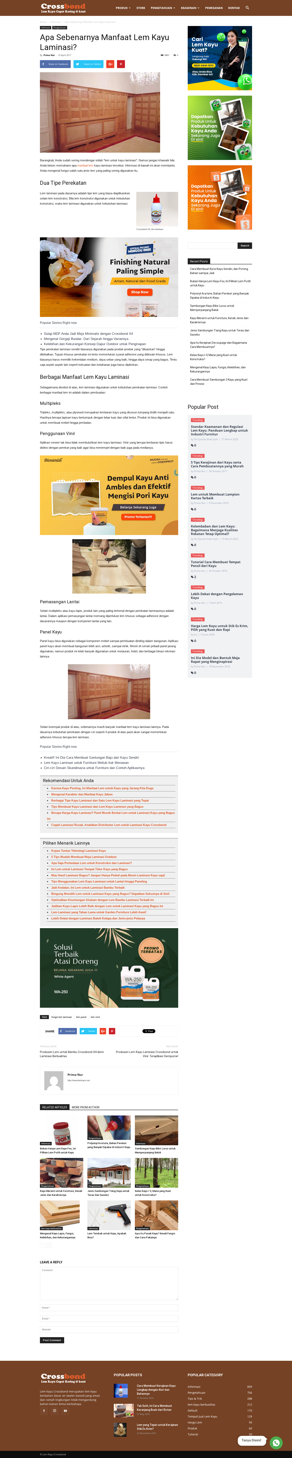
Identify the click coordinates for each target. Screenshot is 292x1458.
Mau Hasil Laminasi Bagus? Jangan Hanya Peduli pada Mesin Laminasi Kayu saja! (108, 875)
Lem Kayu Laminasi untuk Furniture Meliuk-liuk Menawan (86, 763)
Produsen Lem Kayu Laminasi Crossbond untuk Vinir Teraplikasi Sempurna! (147, 1054)
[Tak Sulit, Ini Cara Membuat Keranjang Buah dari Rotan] (124, 1411)
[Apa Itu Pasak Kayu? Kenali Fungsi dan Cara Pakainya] (156, 1215)
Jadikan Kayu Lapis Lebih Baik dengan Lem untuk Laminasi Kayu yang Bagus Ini (107, 906)
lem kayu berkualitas (51, 1228)
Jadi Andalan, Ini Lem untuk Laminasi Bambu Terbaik (88, 887)
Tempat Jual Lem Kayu (202, 1416)
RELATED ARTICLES (54, 1107)
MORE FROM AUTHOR (86, 1107)
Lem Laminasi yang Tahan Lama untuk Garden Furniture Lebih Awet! (98, 912)
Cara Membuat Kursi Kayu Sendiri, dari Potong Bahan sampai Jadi (219, 271)
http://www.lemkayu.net (79, 1080)
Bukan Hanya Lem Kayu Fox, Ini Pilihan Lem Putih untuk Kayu (220, 283)
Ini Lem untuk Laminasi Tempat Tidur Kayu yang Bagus (89, 869)
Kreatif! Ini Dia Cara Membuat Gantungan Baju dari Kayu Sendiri (91, 757)
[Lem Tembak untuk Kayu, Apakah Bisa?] (109, 1215)
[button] (247, 8)
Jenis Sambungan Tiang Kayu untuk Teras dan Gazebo (219, 332)
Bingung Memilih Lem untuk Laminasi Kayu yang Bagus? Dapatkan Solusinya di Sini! (110, 893)
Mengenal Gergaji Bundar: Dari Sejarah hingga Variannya (86, 339)
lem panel (81, 1016)
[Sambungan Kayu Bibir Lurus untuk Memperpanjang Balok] (156, 1130)
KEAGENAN (188, 8)
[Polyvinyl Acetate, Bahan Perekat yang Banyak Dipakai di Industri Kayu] (109, 1127)
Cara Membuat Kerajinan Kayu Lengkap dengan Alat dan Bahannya (156, 1389)
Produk (122, 8)
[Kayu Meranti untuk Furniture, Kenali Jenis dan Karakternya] (61, 1173)
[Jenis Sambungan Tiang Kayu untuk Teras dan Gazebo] (109, 1173)
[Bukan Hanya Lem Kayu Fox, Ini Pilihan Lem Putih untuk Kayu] (61, 1130)
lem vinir (95, 1016)
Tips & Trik (195, 1398)
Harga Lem (195, 1422)
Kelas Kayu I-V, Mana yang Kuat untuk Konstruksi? (213, 357)
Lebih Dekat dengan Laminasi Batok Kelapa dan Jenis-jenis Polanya (98, 918)
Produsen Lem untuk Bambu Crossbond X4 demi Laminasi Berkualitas (72, 1054)
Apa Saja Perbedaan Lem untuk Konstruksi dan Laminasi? (91, 863)
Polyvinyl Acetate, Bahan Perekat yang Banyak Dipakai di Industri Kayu (219, 295)
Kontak (234, 8)
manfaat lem (85, 165)
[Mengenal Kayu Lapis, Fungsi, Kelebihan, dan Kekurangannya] (61, 1215)
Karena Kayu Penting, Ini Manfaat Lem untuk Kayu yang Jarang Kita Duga (102, 788)
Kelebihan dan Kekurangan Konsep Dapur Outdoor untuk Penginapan (95, 344)
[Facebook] (44, 1411)
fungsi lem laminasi (61, 1016)
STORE (140, 8)
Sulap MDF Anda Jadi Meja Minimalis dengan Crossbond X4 (88, 334)
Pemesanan (214, 8)
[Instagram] (55, 1411)
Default (192, 1410)
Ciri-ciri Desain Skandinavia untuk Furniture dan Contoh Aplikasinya (94, 768)
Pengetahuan (161, 8)
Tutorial (193, 1434)
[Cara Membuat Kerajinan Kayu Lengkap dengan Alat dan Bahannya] (121, 1391)
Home (43, 22)
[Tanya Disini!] (275, 1442)
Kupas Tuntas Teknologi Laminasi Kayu (78, 850)
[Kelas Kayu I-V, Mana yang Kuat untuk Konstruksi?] (156, 1173)
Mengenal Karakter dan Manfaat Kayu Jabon (82, 794)
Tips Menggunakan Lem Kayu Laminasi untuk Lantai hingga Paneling (99, 881)
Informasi (55, 22)
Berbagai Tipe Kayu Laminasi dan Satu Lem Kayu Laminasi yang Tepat (100, 800)
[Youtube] (65, 1411)
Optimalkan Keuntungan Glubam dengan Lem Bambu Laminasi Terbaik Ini (102, 900)
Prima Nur (49, 55)
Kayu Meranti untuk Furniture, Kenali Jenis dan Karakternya (219, 320)
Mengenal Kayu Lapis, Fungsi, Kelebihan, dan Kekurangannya (218, 369)
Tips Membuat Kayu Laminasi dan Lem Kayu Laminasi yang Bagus (97, 806)
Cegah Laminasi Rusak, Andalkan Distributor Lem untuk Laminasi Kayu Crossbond (108, 825)
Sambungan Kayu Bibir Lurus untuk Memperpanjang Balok (212, 308)
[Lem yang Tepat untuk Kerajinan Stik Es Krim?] (120, 1430)
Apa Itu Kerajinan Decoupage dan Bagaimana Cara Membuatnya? (218, 344)
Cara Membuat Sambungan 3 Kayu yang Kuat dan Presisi (219, 381)
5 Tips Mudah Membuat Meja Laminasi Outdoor (84, 856)
